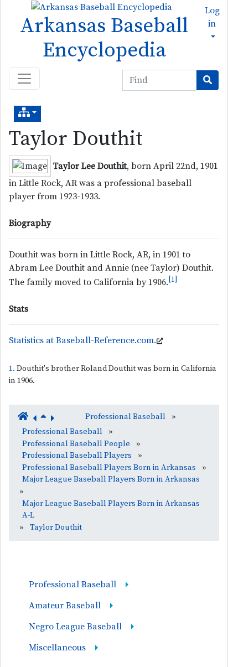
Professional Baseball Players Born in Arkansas (109, 468)
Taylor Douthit (76, 139)
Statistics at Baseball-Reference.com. (82, 340)
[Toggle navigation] (24, 79)
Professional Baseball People (76, 444)
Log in (212, 17)
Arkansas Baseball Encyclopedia (104, 38)
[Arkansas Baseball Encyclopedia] (98, 6)
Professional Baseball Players (77, 456)
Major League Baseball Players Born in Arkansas (111, 479)
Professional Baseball (125, 417)
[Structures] (27, 113)
